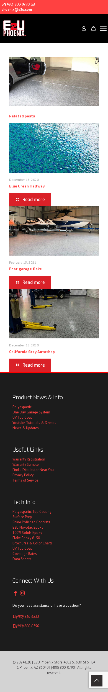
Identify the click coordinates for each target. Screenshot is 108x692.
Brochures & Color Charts (32, 543)
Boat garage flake (25, 269)
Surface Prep (22, 517)
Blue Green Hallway (27, 186)
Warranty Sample (25, 464)
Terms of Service (25, 480)
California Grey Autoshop (32, 351)
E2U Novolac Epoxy (27, 527)
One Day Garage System (31, 412)
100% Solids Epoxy (27, 532)
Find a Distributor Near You (33, 469)
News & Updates (25, 428)
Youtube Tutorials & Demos (34, 422)
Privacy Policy (23, 475)
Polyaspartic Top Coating (32, 511)
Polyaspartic (22, 407)
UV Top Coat (22, 417)
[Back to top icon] (96, 680)
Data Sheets (21, 559)
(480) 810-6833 (27, 616)
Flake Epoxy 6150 (26, 538)
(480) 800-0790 (17, 4)
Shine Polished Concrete (31, 522)
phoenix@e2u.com (16, 9)
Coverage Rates (24, 553)
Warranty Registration (28, 459)
